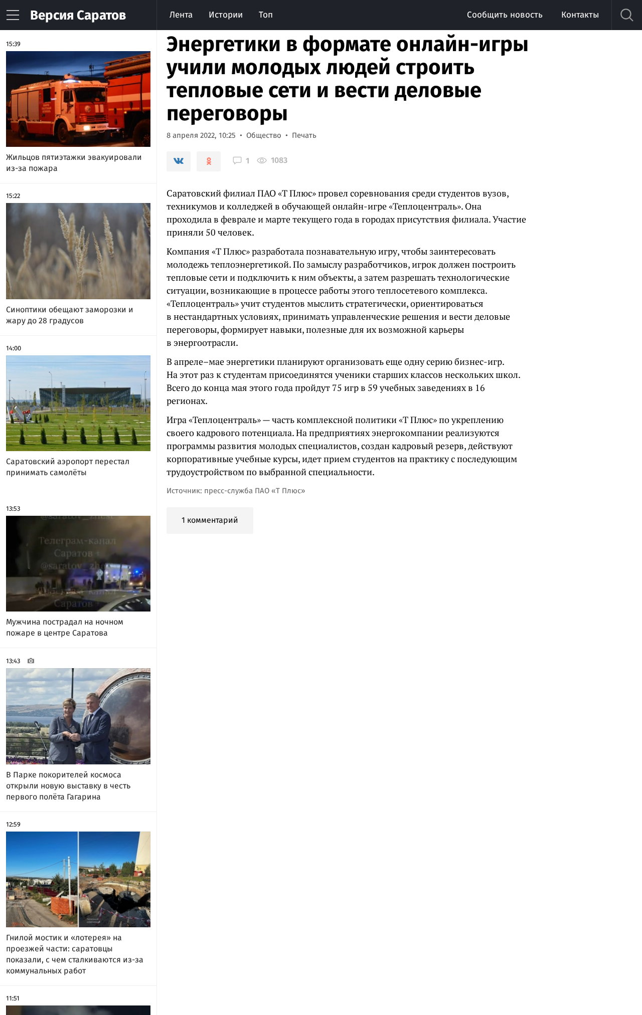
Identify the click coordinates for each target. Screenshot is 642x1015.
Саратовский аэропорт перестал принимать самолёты (67, 467)
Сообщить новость (505, 15)
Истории (226, 15)
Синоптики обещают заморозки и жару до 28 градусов (69, 315)
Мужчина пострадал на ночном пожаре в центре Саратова (64, 627)
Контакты (580, 15)
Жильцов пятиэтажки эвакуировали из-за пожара (74, 162)
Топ (266, 15)
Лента (181, 15)
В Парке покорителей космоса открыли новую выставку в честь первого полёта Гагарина (68, 785)
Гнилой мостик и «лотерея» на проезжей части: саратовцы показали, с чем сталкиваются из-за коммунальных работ (74, 954)
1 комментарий (210, 520)
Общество (263, 135)
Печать (304, 135)
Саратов (78, 15)
